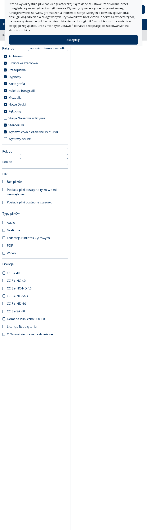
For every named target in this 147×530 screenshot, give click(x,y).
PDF (10, 245)
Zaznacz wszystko (55, 48)
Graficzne (13, 230)
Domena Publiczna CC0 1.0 (26, 319)
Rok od (7, 151)
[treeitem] (35, 56)
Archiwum (15, 56)
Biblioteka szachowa (23, 63)
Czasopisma (17, 70)
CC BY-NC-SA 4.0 (18, 296)
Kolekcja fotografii (21, 91)
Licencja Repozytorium (23, 326)
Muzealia (14, 97)
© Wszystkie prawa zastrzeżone (30, 334)
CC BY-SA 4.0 (16, 311)
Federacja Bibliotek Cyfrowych (28, 238)
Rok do (7, 162)
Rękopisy (14, 111)
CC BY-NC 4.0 (16, 281)
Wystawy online (19, 139)
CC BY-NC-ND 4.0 (19, 288)
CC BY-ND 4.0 (16, 304)
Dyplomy (14, 77)
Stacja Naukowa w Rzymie (26, 118)
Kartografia (16, 84)
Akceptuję (73, 40)
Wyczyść (35, 48)
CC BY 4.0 (13, 273)
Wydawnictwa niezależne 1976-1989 (34, 132)
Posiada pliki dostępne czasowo (29, 202)
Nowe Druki (17, 104)
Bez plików (14, 182)
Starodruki (16, 125)
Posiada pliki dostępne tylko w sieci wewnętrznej (32, 192)
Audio (11, 222)
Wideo (11, 253)
